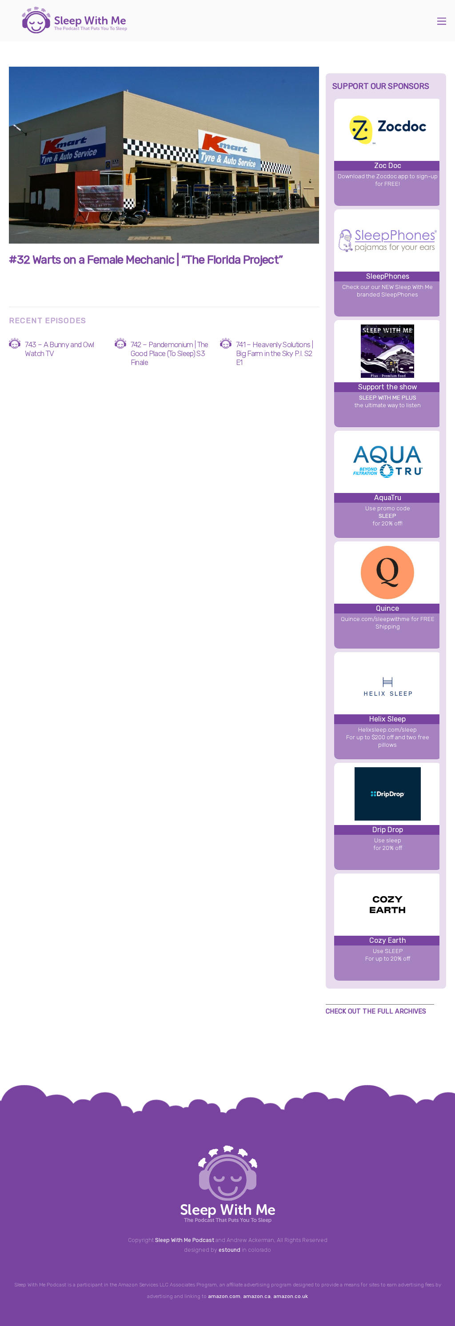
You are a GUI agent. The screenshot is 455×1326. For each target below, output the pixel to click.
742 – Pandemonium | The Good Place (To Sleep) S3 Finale (169, 353)
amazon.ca (257, 1296)
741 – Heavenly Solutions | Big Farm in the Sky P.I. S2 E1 (274, 353)
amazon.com (224, 1296)
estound (229, 1250)
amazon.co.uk (290, 1296)
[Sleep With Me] (74, 29)
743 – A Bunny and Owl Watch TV (59, 349)
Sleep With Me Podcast (184, 1240)
